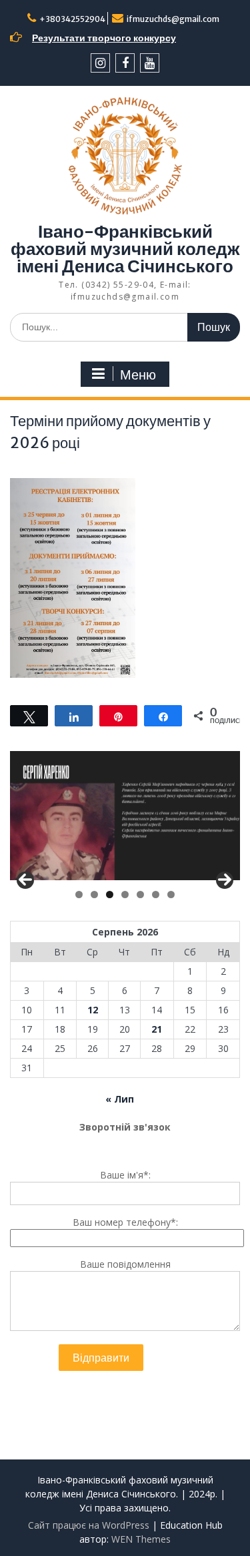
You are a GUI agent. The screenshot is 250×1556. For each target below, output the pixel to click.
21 (156, 1029)
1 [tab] (79, 894)
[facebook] (125, 63)
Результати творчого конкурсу (104, 38)
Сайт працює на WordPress (88, 1525)
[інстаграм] (100, 63)
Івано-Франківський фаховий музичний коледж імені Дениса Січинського (125, 248)
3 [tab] (109, 894)
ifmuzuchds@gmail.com (173, 19)
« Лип (119, 1099)
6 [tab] (155, 894)
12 (92, 1009)
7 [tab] (171, 894)
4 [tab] (125, 894)
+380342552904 (72, 19)
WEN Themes (141, 1539)
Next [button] (224, 880)
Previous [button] (25, 880)
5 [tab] (140, 894)
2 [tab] (94, 894)
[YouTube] (149, 63)
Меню (138, 375)
